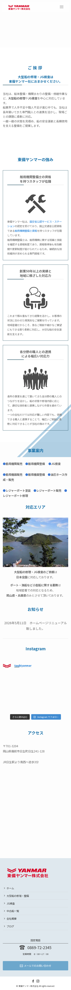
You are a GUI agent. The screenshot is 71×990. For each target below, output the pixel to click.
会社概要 (12, 918)
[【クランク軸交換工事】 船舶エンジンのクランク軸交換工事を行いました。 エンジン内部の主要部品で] (52, 683)
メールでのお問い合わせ (37, 965)
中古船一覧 (13, 911)
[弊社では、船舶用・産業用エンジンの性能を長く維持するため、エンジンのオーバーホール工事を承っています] (19, 683)
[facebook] (33, 981)
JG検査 (11, 903)
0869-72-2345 (39, 947)
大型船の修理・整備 (18, 895)
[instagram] (38, 981)
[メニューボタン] (62, 7)
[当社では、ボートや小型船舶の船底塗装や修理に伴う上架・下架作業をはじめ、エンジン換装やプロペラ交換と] (52, 702)
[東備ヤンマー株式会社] (19, 7)
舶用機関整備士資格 (26, 230)
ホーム (10, 888)
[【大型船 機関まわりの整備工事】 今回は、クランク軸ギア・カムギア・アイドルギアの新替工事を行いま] (19, 702)
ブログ (10, 926)
